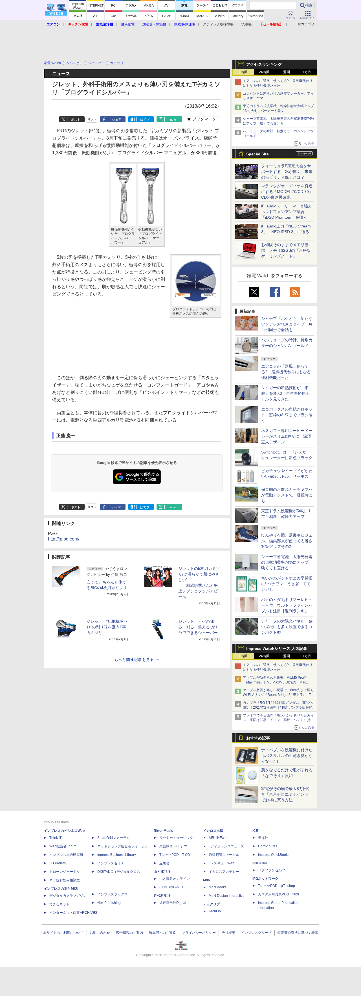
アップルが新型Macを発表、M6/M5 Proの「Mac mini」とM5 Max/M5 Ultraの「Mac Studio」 (275, 682)
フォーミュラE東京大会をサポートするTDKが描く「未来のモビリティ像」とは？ (286, 171)
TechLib (215, 911)
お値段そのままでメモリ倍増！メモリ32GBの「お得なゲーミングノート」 (286, 250)
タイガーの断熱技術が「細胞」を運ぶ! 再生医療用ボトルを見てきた (285, 393)
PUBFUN (259, 863)
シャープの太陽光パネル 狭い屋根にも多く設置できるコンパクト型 (286, 627)
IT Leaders (57, 863)
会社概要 (228, 933)
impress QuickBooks (273, 855)
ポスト (75, 119)
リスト (92, 119)
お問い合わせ (100, 933)
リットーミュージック (176, 838)
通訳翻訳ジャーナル (224, 855)
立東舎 (164, 863)
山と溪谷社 (162, 872)
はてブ (144, 119)
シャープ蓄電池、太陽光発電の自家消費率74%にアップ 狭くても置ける (286, 562)
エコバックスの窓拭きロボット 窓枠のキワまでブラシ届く (286, 415)
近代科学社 (162, 896)
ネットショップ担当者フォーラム (122, 846)
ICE (255, 831)
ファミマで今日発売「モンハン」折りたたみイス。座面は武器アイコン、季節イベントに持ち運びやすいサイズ (278, 720)
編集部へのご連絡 (162, 933)
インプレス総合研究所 (66, 855)
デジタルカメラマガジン (68, 896)
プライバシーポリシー (199, 933)
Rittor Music (163, 831)
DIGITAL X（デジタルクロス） (120, 872)
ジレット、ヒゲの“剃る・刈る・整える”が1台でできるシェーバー (198, 627)
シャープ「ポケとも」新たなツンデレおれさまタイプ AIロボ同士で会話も (286, 324)
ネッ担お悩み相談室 (64, 880)
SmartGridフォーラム (113, 838)
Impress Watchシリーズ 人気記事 (276, 648)
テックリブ (211, 904)
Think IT (55, 838)
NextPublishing (109, 903)
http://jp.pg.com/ (63, 539)
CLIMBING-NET (171, 887)
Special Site (257, 154)
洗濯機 (246, 24)
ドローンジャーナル (64, 872)
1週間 (285, 72)
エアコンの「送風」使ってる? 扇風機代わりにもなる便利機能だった (286, 372)
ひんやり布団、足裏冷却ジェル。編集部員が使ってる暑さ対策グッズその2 (286, 541)
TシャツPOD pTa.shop (276, 886)
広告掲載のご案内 (129, 933)
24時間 (264, 72)
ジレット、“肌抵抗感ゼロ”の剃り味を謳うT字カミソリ (107, 627)
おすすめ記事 (258, 738)
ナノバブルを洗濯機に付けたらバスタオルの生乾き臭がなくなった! (286, 755)
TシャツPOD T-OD (174, 855)
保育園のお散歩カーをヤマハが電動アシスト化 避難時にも (286, 495)
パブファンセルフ (271, 870)
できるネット (59, 904)
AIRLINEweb (218, 838)
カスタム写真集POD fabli (278, 894)
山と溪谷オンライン (174, 879)
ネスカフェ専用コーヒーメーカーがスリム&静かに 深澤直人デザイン (286, 436)
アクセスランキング (264, 64)
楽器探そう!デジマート (176, 846)
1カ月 (306, 72)
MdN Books (217, 887)
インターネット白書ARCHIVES (73, 913)
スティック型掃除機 (218, 24)
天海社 (263, 838)
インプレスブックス (112, 894)
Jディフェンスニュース (226, 846)
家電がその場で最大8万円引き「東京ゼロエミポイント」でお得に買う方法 (286, 794)
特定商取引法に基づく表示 (298, 933)
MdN (206, 880)
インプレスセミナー (112, 863)
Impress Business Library (116, 855)
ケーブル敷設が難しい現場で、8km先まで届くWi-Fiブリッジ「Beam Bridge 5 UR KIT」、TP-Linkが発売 (278, 695)
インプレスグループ (256, 933)
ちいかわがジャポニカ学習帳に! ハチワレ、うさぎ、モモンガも (286, 584)
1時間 (243, 72)
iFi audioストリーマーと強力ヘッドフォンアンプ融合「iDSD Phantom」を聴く (286, 212)
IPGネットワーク (265, 879)
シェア (116, 119)
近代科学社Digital (172, 903)
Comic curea (268, 846)
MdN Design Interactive (227, 896)
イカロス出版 (213, 831)
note (173, 119)
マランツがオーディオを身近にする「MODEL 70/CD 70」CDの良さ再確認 (287, 191)
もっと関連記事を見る (134, 659)
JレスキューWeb (221, 863)
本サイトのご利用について (63, 933)
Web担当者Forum (62, 846)
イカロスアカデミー (224, 872)
